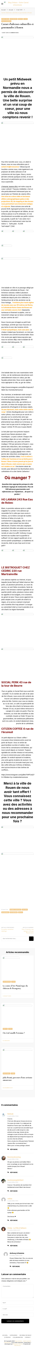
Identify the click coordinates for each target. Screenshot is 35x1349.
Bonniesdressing (14, 1157)
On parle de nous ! (25, 1335)
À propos (7, 1337)
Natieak (10, 1114)
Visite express (6, 21)
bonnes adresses (15, 909)
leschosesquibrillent (15, 1180)
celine (9, 1199)
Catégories (13, 1335)
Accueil (5, 1335)
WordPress (17, 1345)
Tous (25, 18)
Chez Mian (17, 521)
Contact (28, 1337)
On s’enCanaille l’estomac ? (14, 1033)
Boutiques (6, 1073)
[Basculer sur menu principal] (2, 3)
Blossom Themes (18, 1344)
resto (20, 912)
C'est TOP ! (5, 18)
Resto (20, 18)
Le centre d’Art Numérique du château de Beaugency (15, 987)
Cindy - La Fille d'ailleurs (16, 1228)
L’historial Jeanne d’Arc (9, 186)
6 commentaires (14, 32)
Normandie (5, 912)
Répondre (14, 1149)
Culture (24, 909)
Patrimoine (13, 18)
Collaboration (18, 1337)
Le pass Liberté (15, 452)
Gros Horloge (15, 399)
